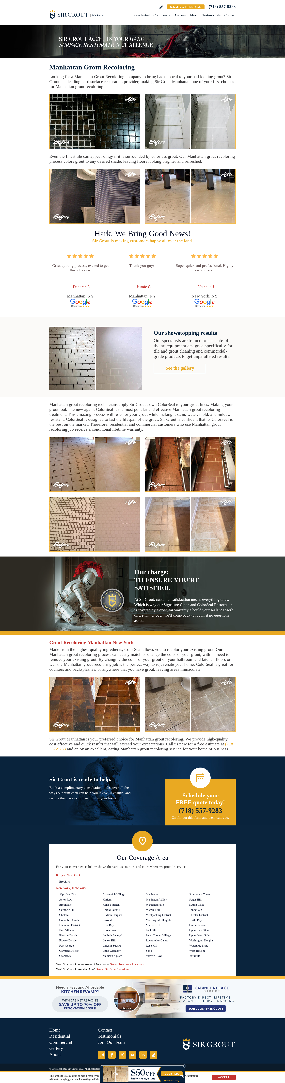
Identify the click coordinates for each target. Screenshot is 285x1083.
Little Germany (112, 950)
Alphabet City (67, 894)
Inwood (107, 920)
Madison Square (112, 955)
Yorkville (194, 955)
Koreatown (109, 930)
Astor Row (65, 899)
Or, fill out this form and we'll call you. (200, 817)
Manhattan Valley (156, 899)
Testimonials (211, 15)
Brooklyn (64, 881)
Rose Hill (151, 945)
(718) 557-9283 (222, 6)
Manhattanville (155, 904)
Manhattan (152, 894)
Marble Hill (153, 909)
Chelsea (64, 915)
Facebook (112, 1055)
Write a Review (161, 7)
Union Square (197, 925)
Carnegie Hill (67, 909)
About (194, 15)
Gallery (180, 15)
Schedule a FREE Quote (185, 7)
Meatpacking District (158, 915)
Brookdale (65, 904)
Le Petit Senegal (112, 935)
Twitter (122, 1055)
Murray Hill (153, 925)
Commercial (162, 15)
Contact (230, 15)
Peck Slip (151, 930)
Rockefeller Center (157, 940)
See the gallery (180, 368)
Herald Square (111, 909)
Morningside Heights (158, 920)
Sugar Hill (195, 899)
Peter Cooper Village (158, 935)
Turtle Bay (195, 920)
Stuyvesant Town (199, 894)
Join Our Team (111, 1042)
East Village (66, 930)
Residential (141, 15)
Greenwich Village (114, 894)
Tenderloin (195, 909)
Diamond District (69, 925)
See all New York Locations (127, 964)
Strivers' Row (154, 955)
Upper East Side (199, 930)
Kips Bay (108, 925)
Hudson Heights (112, 915)
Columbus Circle (69, 920)
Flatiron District (68, 935)
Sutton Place (196, 904)
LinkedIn (143, 1055)
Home (55, 1030)
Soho (149, 950)
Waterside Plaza (198, 945)
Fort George (66, 945)
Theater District (198, 915)
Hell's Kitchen (111, 904)
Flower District (68, 940)
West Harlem (197, 950)
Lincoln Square (112, 945)
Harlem (107, 899)
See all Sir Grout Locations (112, 969)
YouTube (132, 1055)
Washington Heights (201, 940)
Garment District (69, 950)
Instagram (101, 1055)
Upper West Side (199, 935)
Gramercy (65, 955)
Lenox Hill (109, 940)
